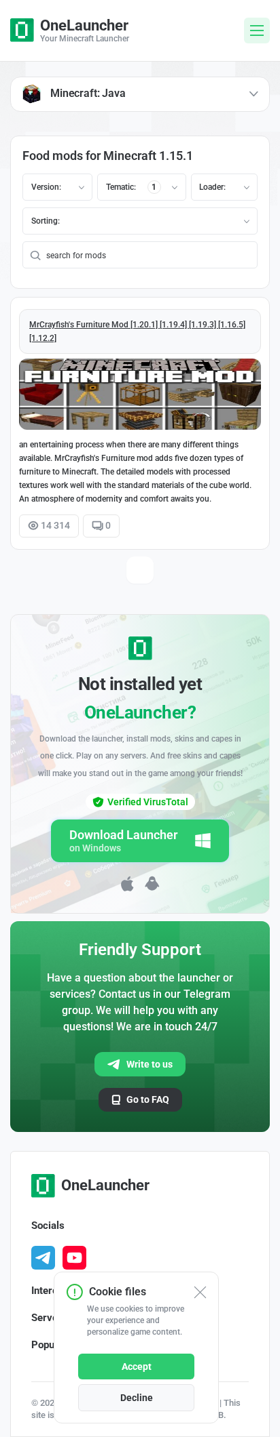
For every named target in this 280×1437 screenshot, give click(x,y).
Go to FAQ (147, 1099)
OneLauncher (105, 1185)
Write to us (149, 1064)
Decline (136, 1397)
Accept (137, 1366)
